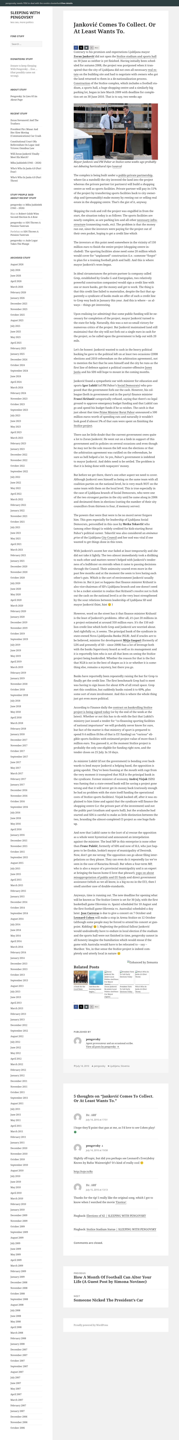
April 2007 (16, 1394)
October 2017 (17, 751)
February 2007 (18, 1405)
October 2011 (17, 1092)
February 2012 (18, 1069)
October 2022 (17, 465)
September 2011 (19, 1097)
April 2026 (16, 281)
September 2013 (19, 980)
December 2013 (18, 963)
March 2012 (16, 1064)
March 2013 (16, 1008)
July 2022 (15, 477)
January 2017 (17, 784)
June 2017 (15, 762)
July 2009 (15, 1243)
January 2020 (17, 616)
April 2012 (16, 1058)
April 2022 (16, 493)
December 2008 (18, 1282)
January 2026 (17, 298)
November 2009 (18, 1220)
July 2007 (15, 1377)
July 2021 (15, 527)
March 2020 (16, 605)
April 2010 (16, 1192)
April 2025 (16, 342)
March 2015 (16, 885)
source (117, 166)
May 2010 (15, 1187)
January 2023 (17, 449)
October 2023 (17, 404)
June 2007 (15, 1383)
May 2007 (15, 1388)
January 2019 (17, 678)
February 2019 (18, 672)
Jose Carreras (90, 913)
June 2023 (15, 421)
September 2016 (19, 807)
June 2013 (15, 997)
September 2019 (19, 639)
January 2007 (17, 1411)
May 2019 (15, 655)
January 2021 (17, 560)
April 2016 (16, 829)
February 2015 (18, 890)
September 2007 (19, 1366)
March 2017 (16, 773)
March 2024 (16, 387)
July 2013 (15, 991)
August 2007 (16, 1371)
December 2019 (18, 622)
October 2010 (17, 1159)
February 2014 (18, 952)
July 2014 (15, 924)
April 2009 (16, 1260)
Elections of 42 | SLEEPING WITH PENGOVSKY (116, 1216)
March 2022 (16, 499)
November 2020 (18, 572)
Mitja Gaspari (132, 640)
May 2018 (15, 711)
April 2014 (16, 941)
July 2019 (15, 644)
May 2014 (15, 935)
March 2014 (16, 946)
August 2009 (16, 1237)
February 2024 (18, 393)
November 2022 (18, 460)
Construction (82, 83)
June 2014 (15, 930)
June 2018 (15, 706)
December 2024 (18, 359)
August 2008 (16, 1304)
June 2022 (15, 482)
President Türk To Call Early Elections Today (126, 989)
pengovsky (16, 204)
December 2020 (18, 566)
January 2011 (17, 1142)
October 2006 (17, 1427)
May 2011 (15, 1120)
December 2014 (18, 902)
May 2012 (15, 1053)
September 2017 (19, 756)
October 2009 (17, 1226)
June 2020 (15, 588)
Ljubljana (115, 1065)
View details (67, 3)
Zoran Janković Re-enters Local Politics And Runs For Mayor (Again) (111, 991)
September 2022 (19, 471)
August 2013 (16, 986)
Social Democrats (128, 385)
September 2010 (19, 1164)
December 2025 (18, 303)
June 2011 (15, 1114)
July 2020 (15, 583)
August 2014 (16, 918)
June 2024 (15, 376)
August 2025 (16, 320)
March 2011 (16, 1131)
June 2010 (15, 1181)
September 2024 (19, 370)
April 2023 (16, 432)
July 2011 (15, 1109)
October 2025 (17, 314)
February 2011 (18, 1137)
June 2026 (15, 275)
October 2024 (17, 365)
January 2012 (17, 1075)
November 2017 (18, 745)
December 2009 (18, 1215)
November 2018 (18, 683)
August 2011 (16, 1103)
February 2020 (18, 611)
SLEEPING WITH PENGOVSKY (25, 15)
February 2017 (18, 779)
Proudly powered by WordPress (91, 1325)
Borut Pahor (127, 412)
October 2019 (17, 633)
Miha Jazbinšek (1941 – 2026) (25, 162)
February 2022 (18, 504)
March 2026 (16, 286)
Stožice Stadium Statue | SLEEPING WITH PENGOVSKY (121, 1229)
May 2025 (15, 337)
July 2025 (15, 325)
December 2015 (18, 840)
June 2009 (15, 1248)
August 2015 (16, 862)
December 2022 (18, 454)
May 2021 (15, 538)
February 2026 (18, 292)
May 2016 (15, 823)
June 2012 (15, 1047)
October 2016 (17, 801)
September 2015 (19, 857)
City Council (109, 537)
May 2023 (15, 426)
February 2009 (18, 1271)
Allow (167, 3)
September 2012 (19, 1030)
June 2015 (15, 874)
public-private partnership (135, 175)
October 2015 (17, 851)
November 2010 (18, 1153)
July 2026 (15, 270)
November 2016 (18, 795)
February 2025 (18, 348)
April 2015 (16, 879)
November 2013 (18, 969)
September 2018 (19, 695)
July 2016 (15, 812)
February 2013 (18, 1013)
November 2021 (18, 516)
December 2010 (18, 1148)
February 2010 (18, 1204)
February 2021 (18, 555)
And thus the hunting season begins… (95, 989)
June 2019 (15, 650)
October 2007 (17, 1360)
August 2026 (16, 264)
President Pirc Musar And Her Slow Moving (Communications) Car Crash (25, 132)
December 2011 (18, 1081)
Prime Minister (109, 412)
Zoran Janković (84, 56)
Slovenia (125, 1065)
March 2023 (16, 437)
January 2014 (17, 958)
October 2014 (17, 907)
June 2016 (15, 818)
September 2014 (19, 913)
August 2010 (16, 1170)
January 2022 (17, 510)
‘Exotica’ (121, 1202)
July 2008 (15, 1310)
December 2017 (18, 739)
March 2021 (16, 549)
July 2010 (15, 1176)
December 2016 (18, 790)
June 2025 (15, 331)
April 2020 (16, 600)
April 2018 (16, 717)
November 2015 (18, 846)
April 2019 (16, 661)
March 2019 (16, 667)
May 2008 (15, 1321)
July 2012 (15, 1041)
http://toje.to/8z (83, 1171)
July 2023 (15, 415)
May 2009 (15, 1254)
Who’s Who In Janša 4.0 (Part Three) (141, 989)
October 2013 (17, 974)
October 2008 (17, 1293)
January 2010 (17, 1209)
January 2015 (17, 896)
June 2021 (15, 532)
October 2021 (17, 521)
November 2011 (18, 1086)
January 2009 (17, 1276)
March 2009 (16, 1265)
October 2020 (17, 577)
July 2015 (15, 868)
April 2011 (16, 1125)
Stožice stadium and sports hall (136, 56)
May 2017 (15, 767)
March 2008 (16, 1332)
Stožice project (83, 425)
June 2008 (15, 1316)
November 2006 (18, 1422)
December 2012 (18, 1025)
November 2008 (18, 1288)
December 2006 (18, 1416)
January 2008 (17, 1343)
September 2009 (19, 1232)
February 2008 (18, 1338)
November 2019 (18, 628)
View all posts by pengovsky (101, 1046)
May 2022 (15, 488)
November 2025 (18, 309)
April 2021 (16, 544)
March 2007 (16, 1399)
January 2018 (17, 734)
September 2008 (19, 1299)
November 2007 (18, 1355)
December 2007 (18, 1349)
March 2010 (16, 1198)
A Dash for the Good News (79, 987)
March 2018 (16, 723)
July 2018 (15, 700)
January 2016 (17, 834)
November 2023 (18, 398)
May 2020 (15, 594)
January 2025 (17, 353)
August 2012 (16, 1036)
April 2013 (16, 1002)
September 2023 (19, 409)
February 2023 (18, 443)
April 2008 (16, 1327)
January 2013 (17, 1019)
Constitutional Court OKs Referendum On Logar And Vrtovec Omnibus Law (24, 145)
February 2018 (18, 728)
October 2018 (17, 689)
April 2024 (16, 381)
